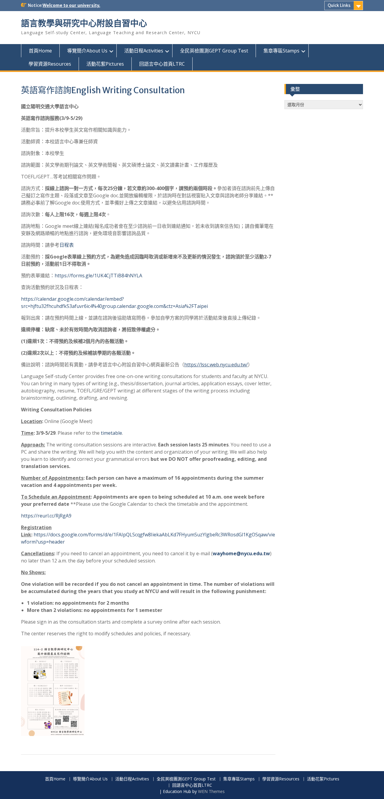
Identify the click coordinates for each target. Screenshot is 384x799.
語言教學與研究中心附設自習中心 (84, 23)
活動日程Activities (143, 50)
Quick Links (339, 5)
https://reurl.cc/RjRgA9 (46, 515)
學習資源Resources (49, 64)
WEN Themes (211, 791)
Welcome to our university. (71, 5)
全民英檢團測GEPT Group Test (214, 50)
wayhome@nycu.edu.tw (241, 553)
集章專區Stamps (281, 50)
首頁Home (40, 50)
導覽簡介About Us (87, 50)
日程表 (66, 245)
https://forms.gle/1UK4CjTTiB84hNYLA (98, 275)
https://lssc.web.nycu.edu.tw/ (216, 364)
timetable (111, 433)
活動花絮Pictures (105, 64)
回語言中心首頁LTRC (162, 64)
